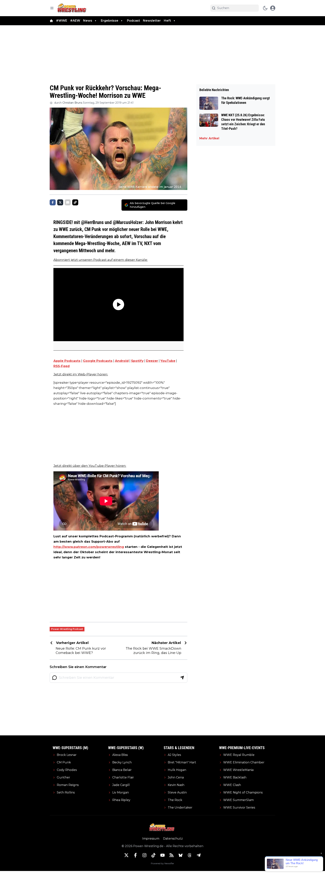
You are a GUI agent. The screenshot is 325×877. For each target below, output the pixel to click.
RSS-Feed (61, 366)
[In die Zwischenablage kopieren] (75, 202)
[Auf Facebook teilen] (53, 202)
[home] (51, 20)
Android (122, 361)
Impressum (150, 838)
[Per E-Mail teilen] (68, 202)
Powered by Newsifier (162, 863)
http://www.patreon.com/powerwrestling (88, 547)
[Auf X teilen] (60, 202)
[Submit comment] (182, 677)
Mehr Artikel (209, 138)
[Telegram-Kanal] (198, 855)
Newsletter (152, 20)
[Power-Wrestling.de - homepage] (72, 8)
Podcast (133, 20)
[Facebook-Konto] (135, 855)
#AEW (75, 20)
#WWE (61, 20)
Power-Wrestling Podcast (67, 629)
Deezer (152, 361)
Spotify (137, 361)
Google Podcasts (97, 361)
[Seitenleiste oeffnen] (52, 8)
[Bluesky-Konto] (180, 855)
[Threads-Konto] (189, 855)
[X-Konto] (126, 855)
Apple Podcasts (66, 361)
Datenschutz (173, 838)
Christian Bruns (72, 102)
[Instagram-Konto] (144, 855)
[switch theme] (265, 8)
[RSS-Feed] (171, 855)
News (87, 20)
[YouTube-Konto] (162, 855)
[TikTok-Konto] (153, 855)
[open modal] (272, 8)
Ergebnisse (109, 20)
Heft (167, 20)
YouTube (167, 361)
